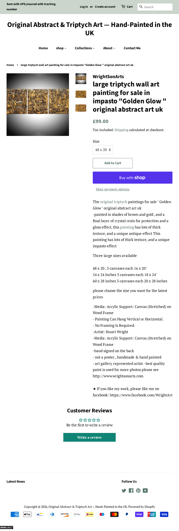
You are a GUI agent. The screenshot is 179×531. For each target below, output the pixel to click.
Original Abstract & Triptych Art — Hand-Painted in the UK (89, 29)
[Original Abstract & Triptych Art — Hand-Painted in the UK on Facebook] (131, 491)
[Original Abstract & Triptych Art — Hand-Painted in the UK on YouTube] (145, 491)
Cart (130, 7)
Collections (84, 48)
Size (96, 141)
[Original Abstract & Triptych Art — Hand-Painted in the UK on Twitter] (124, 491)
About (108, 48)
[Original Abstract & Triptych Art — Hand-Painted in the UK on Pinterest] (138, 491)
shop (60, 48)
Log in (84, 7)
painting (127, 227)
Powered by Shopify (141, 507)
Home (43, 48)
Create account (105, 7)
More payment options (112, 189)
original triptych (113, 201)
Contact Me (132, 48)
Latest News (16, 481)
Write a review (89, 437)
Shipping (121, 129)
